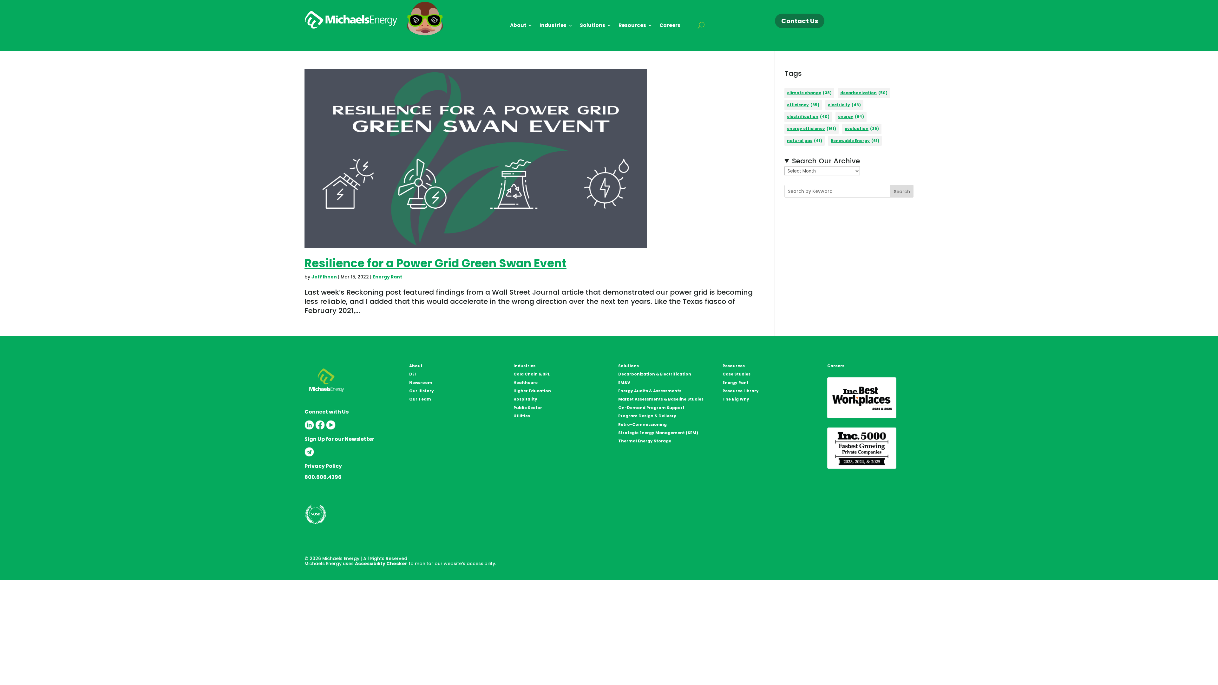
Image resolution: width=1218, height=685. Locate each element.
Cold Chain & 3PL (532, 374)
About (518, 26)
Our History (421, 391)
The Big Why (736, 399)
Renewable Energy (855, 140)
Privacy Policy (323, 466)
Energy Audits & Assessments (649, 391)
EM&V (624, 382)
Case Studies (736, 374)
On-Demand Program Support (651, 407)
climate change (809, 92)
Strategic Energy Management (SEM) (658, 432)
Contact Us (799, 20)
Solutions (592, 26)
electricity (844, 105)
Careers (669, 26)
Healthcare (526, 382)
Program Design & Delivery (647, 416)
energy (851, 116)
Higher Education (532, 391)
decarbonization (863, 92)
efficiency (803, 105)
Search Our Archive (826, 161)
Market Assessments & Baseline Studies (661, 399)
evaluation (862, 128)
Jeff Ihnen (324, 277)
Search (902, 191)
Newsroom (420, 382)
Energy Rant (387, 277)
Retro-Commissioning (642, 424)
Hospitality (525, 399)
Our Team (420, 399)
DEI (412, 374)
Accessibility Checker (381, 563)
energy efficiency (811, 128)
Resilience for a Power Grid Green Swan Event (435, 263)
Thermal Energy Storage (644, 441)
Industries (553, 26)
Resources (632, 26)
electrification (808, 116)
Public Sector (528, 407)
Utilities (522, 416)
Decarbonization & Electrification (654, 374)
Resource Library (741, 391)
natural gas (804, 140)
